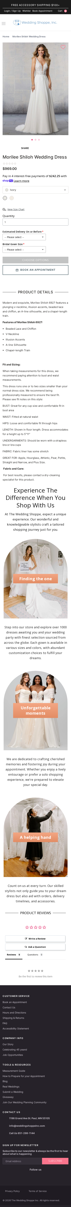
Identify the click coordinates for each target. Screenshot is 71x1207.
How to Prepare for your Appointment (24, 1076)
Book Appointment (42, 11)
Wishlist (26, 11)
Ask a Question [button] (37, 946)
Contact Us (9, 1007)
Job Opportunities (13, 1054)
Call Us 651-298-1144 (22, 1133)
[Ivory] (5, 198)
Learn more (21, 181)
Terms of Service (38, 1191)
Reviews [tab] (11, 954)
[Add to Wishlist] (63, 47)
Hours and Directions (14, 1012)
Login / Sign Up (12, 11)
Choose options (35, 260)
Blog (5, 1081)
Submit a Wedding (13, 1091)
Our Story (8, 1044)
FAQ (5, 1023)
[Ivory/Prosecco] (11, 198)
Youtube (38, 1175)
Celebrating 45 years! (15, 1049)
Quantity (9, 216)
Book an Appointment (15, 1002)
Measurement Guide (14, 1070)
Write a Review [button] (37, 938)
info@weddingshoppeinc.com (27, 1125)
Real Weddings (11, 1086)
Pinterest (46, 1175)
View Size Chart (15, 209)
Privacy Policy (12, 1191)
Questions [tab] (32, 954)
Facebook (23, 1175)
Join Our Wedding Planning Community (25, 1102)
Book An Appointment (37, 269)
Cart (62, 11)
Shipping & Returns (13, 1017)
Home (6, 36)
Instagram (30, 1175)
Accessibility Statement (16, 1028)
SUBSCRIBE (55, 1161)
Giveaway (8, 1097)
